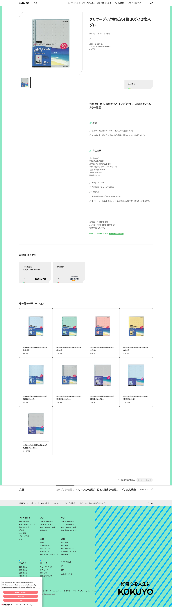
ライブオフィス (45, 548)
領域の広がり (24, 521)
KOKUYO (22, 503)
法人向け (64, 542)
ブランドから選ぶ (67, 524)
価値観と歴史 (24, 527)
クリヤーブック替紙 (103, 33)
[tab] (25, 82)
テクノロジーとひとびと (69, 548)
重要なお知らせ (46, 576)
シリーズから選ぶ (88, 3)
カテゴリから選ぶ (74, 3)
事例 (42, 542)
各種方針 (67, 591)
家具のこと (23, 570)
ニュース (43, 563)
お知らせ (43, 573)
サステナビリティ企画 (68, 551)
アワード (22, 539)
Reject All (21, 596)
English (148, 480)
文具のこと (23, 567)
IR (62, 566)
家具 (63, 517)
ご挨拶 (21, 530)
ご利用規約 (44, 591)
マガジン (23, 563)
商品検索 (121, 3)
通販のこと (23, 576)
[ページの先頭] (152, 503)
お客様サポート (66, 574)
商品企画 (64, 554)
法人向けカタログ (68, 530)
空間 (42, 538)
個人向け (64, 545)
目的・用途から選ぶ (104, 3)
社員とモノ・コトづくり (27, 524)
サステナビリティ (67, 562)
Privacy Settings (20, 592)
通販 (63, 538)
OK (21, 600)
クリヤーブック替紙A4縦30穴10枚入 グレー (93, 503)
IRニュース (44, 570)
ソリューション (45, 545)
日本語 (140, 480)
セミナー (43, 551)
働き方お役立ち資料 (48, 554)
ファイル (56, 503)
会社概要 (22, 533)
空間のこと (23, 573)
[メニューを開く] (151, 3)
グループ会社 (24, 536)
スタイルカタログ (134, 3)
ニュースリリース (46, 567)
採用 (63, 570)
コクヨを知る (24, 517)
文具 (35, 3)
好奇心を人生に (135, 584)
